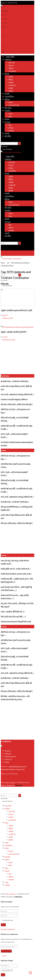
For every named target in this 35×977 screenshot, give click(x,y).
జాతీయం (11, 68)
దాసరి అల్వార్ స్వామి (14, 105)
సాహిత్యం (11, 127)
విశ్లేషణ (7, 99)
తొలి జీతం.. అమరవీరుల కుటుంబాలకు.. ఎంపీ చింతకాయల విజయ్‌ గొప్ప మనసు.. (15, 697)
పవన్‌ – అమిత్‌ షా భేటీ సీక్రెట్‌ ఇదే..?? (12, 611)
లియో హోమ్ (10, 56)
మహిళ (7, 119)
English (7, 46)
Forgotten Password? (8, 929)
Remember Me (8, 920)
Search (7, 762)
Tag (8, 262)
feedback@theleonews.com (18, 766)
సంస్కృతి (7, 122)
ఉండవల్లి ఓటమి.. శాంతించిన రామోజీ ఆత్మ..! (15, 381)
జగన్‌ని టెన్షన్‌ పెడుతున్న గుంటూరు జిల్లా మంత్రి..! (16, 573)
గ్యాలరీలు (8, 110)
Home (3, 262)
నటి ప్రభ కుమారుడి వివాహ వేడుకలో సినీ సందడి (16, 621)
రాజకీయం (8, 59)
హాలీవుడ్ (11, 90)
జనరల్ (7, 93)
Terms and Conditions (8, 769)
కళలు (10, 124)
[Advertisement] (17, 25)
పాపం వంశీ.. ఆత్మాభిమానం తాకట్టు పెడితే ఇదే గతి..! (17, 394)
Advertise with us (10, 756)
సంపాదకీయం (9, 96)
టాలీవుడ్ (11, 76)
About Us (8, 750)
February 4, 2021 (7, 318)
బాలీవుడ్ (11, 88)
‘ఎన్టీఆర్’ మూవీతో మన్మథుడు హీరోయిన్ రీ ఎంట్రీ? (16, 310)
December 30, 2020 (8, 339)
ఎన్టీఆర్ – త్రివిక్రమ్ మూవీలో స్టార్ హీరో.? (14, 331)
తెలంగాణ (11, 65)
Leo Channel (9, 52)
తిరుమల (11, 102)
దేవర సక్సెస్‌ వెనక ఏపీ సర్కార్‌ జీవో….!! (13, 616)
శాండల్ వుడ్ (12, 85)
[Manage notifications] (30, 972)
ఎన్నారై (7, 133)
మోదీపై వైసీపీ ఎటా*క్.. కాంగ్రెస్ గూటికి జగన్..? (16, 568)
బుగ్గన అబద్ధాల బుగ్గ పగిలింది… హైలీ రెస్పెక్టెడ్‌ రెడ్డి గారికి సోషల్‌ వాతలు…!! (16, 588)
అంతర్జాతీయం (12, 71)
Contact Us (8, 759)
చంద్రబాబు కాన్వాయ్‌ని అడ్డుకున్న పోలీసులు (14, 399)
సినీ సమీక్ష (8, 107)
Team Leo (18, 785)
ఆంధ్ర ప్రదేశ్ (12, 62)
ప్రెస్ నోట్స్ (8, 136)
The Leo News (10, 782)
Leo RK (5, 315)
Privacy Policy (20, 769)
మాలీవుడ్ (11, 82)
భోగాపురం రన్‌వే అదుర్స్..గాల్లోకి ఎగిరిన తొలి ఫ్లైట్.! (17, 404)
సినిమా (7, 73)
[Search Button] (19, 143)
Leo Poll (7, 49)
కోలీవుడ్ (11, 79)
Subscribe (8, 753)
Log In (4, 955)
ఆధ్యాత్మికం (11, 130)
